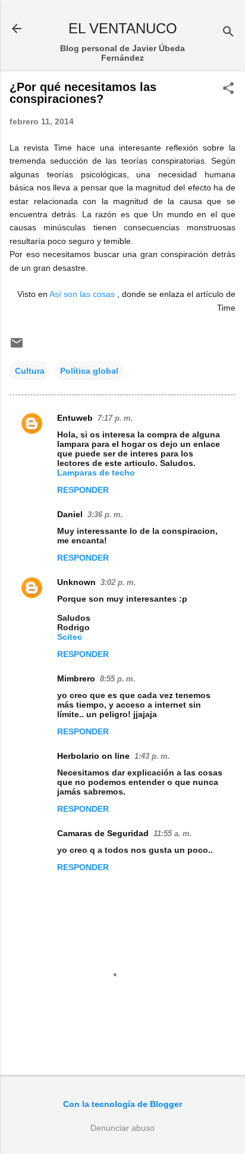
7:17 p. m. (115, 418)
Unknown (76, 582)
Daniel (70, 514)
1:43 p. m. (152, 756)
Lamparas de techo (96, 472)
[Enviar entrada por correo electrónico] (17, 347)
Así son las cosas (82, 294)
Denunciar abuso (122, 1128)
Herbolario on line (93, 756)
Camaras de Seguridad (103, 833)
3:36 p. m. (105, 514)
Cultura (30, 371)
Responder (83, 490)
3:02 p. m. (118, 582)
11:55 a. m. (172, 833)
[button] (228, 89)
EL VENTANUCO (122, 28)
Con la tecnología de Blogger (122, 1104)
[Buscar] (228, 32)
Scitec (69, 637)
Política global (89, 371)
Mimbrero (76, 678)
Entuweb (75, 418)
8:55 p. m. (118, 678)
